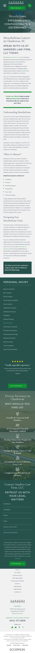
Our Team (17, 572)
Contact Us (17, 592)
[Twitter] (23, 627)
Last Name (6, 509)
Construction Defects (17, 581)
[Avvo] (12, 627)
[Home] (16, 2)
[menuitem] (17, 289)
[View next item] (24, 381)
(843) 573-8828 (17, 620)
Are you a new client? (10, 526)
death (24, 71)
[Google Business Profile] (16, 627)
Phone (5, 515)
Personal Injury (17, 575)
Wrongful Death (17, 578)
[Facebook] (19, 627)
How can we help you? (10, 532)
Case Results (17, 589)
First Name (6, 503)
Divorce (17, 583)
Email (5, 521)
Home (17, 570)
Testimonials (17, 586)
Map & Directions (17, 613)
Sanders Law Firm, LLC (12, 57)
